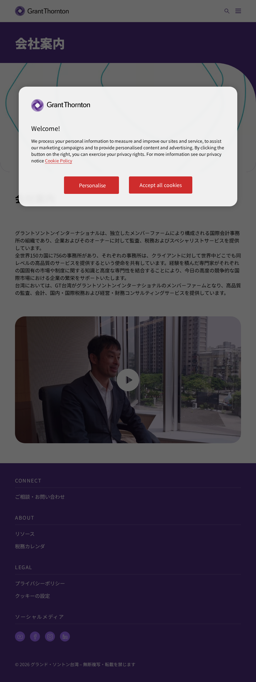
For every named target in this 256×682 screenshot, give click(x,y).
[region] (128, 146)
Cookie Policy (58, 160)
